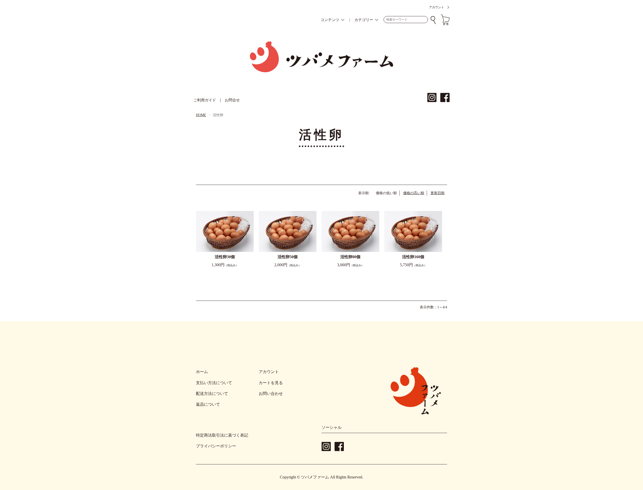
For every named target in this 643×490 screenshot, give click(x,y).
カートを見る (271, 383)
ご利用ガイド (204, 100)
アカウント (436, 7)
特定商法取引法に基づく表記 (222, 435)
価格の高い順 (413, 193)
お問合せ (232, 100)
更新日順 (438, 193)
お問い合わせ (271, 393)
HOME (201, 115)
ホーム (202, 372)
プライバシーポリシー (216, 446)
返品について (208, 404)
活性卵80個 (350, 257)
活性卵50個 (288, 257)
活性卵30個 (225, 257)
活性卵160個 (413, 257)
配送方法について (212, 393)
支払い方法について (214, 383)
